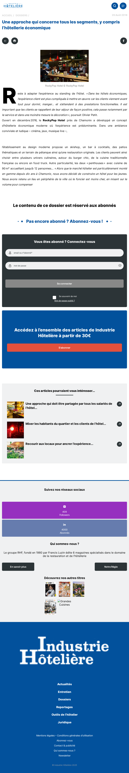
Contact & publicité (64, 745)
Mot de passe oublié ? (64, 300)
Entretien (64, 692)
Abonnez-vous (65, 740)
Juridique (64, 722)
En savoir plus (18, 566)
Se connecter (64, 283)
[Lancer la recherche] (114, 6)
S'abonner (64, 347)
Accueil (7, 15)
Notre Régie (111, 566)
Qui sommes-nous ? (64, 750)
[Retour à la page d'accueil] (64, 651)
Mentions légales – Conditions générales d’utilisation (64, 735)
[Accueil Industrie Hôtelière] (13, 6)
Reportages (64, 707)
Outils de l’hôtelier (65, 714)
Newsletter (65, 755)
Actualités (64, 684)
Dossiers (21, 15)
